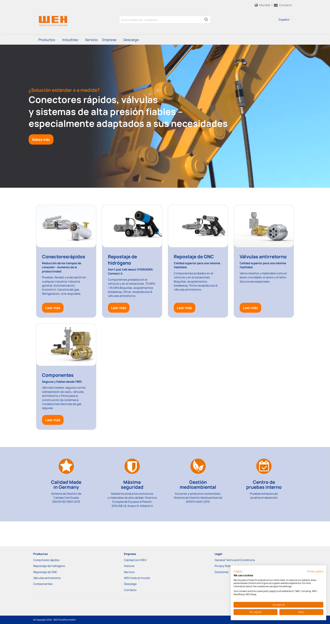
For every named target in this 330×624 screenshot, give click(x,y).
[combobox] (165, 19)
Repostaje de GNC (194, 256)
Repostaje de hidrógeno (49, 566)
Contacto (130, 590)
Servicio (129, 572)
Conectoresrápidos (63, 256)
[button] (285, 19)
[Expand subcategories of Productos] (56, 40)
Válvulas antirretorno (47, 578)
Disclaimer (222, 572)
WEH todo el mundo (137, 578)
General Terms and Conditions (235, 560)
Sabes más (41, 139)
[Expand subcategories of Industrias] (79, 40)
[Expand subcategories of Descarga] (139, 40)
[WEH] (53, 20)
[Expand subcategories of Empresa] (117, 40)
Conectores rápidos (46, 560)
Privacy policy (315, 571)
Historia (129, 566)
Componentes (43, 584)
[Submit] (206, 19)
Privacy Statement (227, 566)
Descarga (130, 584)
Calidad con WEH (135, 560)
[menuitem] (48, 39)
